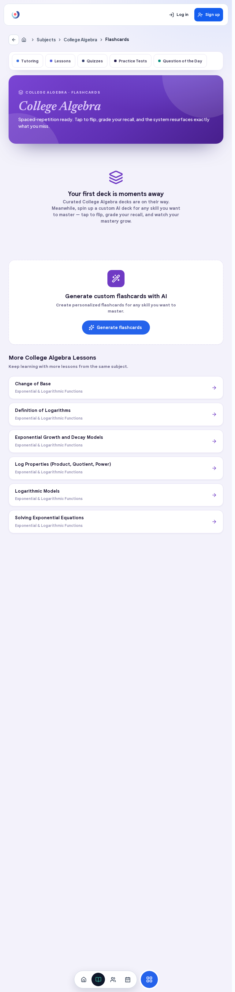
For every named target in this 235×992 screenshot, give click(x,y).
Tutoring (30, 60)
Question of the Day (182, 60)
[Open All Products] (149, 979)
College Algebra (80, 39)
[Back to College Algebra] (14, 39)
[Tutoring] (113, 979)
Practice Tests (133, 60)
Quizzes (95, 60)
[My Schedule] (127, 979)
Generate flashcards (119, 327)
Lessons (62, 60)
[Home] (25, 39)
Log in (182, 14)
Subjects (46, 39)
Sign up (212, 14)
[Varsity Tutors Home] (15, 14)
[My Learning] (98, 979)
